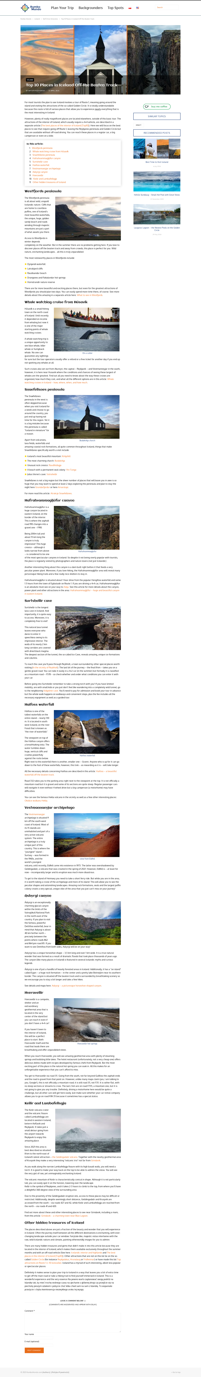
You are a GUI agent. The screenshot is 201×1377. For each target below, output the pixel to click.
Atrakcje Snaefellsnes (61, 493)
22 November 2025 (157, 199)
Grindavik (95, 1160)
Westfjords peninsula (42, 148)
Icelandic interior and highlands (86, 1252)
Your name (29, 1334)
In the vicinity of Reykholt (45, 667)
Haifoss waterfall (41, 165)
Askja (66, 587)
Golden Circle (37, 1259)
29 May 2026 (157, 234)
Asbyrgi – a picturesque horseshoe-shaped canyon (76, 985)
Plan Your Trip (62, 7)
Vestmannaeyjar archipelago (46, 168)
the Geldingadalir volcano (64, 1157)
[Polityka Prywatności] (60, 1372)
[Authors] (46, 1372)
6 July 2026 (157, 166)
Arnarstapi (63, 487)
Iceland (30, 80)
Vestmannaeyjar (37, 814)
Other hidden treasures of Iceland (49, 182)
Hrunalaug (75, 1259)
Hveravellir (38, 175)
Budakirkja (60, 460)
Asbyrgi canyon (40, 172)
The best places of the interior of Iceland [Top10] (65, 125)
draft (138, 125)
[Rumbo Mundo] (31, 7)
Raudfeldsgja (55, 465)
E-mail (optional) (32, 1341)
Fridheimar (89, 1259)
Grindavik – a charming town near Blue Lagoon (64, 1215)
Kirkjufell (66, 456)
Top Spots (116, 7)
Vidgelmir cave (50, 690)
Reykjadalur (63, 1259)
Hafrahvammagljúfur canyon (47, 158)
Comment (30, 1311)
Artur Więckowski (37, 91)
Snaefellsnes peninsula (44, 154)
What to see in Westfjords (89, 295)
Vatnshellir (52, 474)
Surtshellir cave (40, 161)
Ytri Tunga (71, 469)
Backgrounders (91, 7)
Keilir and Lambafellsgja (45, 178)
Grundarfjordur (42, 487)
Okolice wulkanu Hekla (36, 800)
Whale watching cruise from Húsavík (51, 151)
